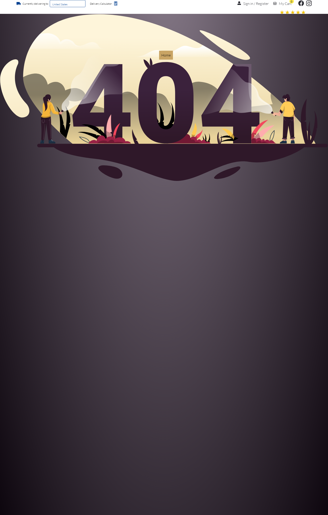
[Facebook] (301, 4)
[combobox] (52, 4)
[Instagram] (309, 4)
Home (166, 55)
